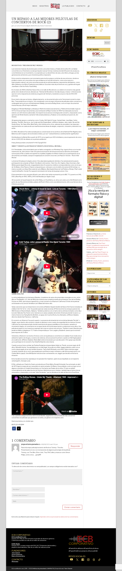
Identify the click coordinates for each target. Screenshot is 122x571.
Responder (75, 446)
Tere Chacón (16, 553)
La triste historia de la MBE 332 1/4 (96, 235)
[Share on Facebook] (14, 430)
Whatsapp (15, 561)
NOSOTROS (44, 6)
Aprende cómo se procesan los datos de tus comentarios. (59, 517)
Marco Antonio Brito (18, 556)
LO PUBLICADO (68, 6)
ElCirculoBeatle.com (19, 537)
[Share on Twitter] (19, 430)
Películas (37, 26)
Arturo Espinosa (17, 554)
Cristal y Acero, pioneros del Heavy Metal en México (98, 240)
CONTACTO (80, 6)
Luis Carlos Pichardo (20, 26)
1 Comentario (48, 26)
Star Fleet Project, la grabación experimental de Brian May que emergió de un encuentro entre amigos (98, 246)
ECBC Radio (16, 544)
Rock (41, 26)
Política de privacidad (39, 568)
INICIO (35, 6)
